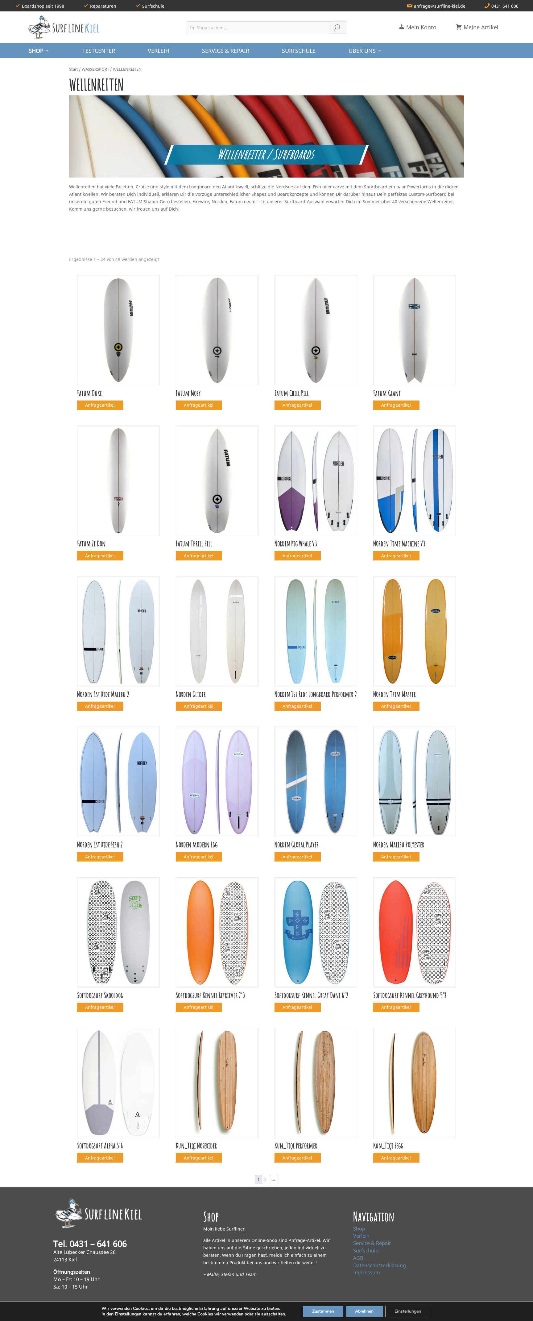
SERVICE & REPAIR (225, 50)
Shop (359, 1228)
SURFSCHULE (299, 50)
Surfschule (365, 1250)
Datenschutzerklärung (379, 1265)
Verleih (361, 1235)
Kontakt (370, 1311)
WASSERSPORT (95, 69)
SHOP (36, 50)
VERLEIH (158, 50)
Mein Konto (420, 27)
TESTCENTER (98, 50)
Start (73, 69)
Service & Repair (372, 1243)
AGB (358, 1258)
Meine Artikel (480, 27)
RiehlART (143, 1311)
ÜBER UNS (362, 50)
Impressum (366, 1272)
